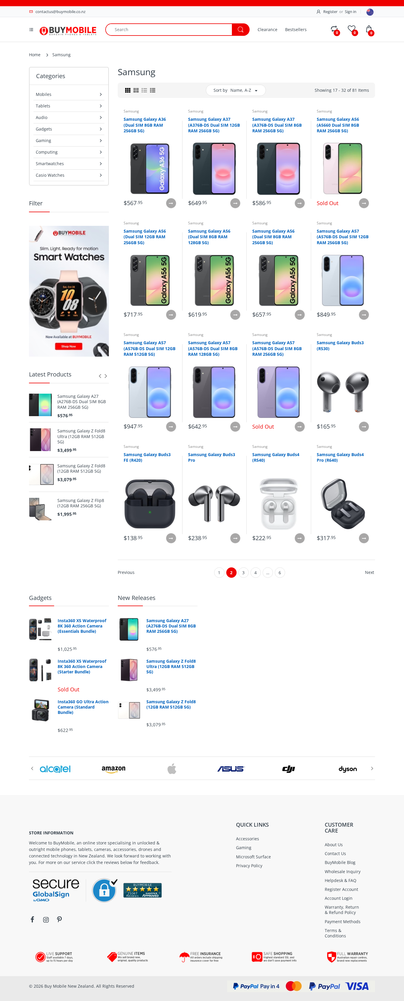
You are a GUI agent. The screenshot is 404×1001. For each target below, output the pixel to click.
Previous (126, 572)
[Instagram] (46, 919)
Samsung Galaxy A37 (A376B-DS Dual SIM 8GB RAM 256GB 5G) (277, 124)
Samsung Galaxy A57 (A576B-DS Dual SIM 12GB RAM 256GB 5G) (343, 236)
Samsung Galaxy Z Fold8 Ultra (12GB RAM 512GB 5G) (81, 436)
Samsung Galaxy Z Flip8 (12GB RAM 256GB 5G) (80, 503)
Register (330, 11)
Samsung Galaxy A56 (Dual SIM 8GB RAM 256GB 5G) (273, 236)
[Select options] (171, 203)
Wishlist (167, 559)
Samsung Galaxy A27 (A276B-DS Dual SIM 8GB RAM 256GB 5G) (81, 402)
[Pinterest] (59, 919)
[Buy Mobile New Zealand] (67, 29)
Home (35, 54)
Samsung (131, 111)
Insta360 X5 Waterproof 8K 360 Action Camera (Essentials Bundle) (82, 626)
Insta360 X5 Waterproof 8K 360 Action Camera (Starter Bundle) (82, 667)
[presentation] (100, 375)
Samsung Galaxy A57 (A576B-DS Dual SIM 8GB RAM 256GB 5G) (277, 348)
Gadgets (40, 598)
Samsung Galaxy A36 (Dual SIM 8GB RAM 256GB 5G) (145, 124)
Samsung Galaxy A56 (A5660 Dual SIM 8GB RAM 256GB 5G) (338, 124)
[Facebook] (32, 919)
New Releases (137, 598)
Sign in (350, 11)
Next (369, 572)
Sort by (220, 90)
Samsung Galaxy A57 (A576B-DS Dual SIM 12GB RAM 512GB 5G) (149, 348)
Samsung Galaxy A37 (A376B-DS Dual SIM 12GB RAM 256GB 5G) (214, 124)
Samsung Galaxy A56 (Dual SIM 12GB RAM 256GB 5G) (145, 236)
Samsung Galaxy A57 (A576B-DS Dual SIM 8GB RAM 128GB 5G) (212, 348)
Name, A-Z (240, 90)
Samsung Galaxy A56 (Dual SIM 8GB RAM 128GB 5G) (209, 236)
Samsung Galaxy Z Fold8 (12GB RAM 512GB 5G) (81, 468)
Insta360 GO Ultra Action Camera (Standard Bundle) (83, 707)
